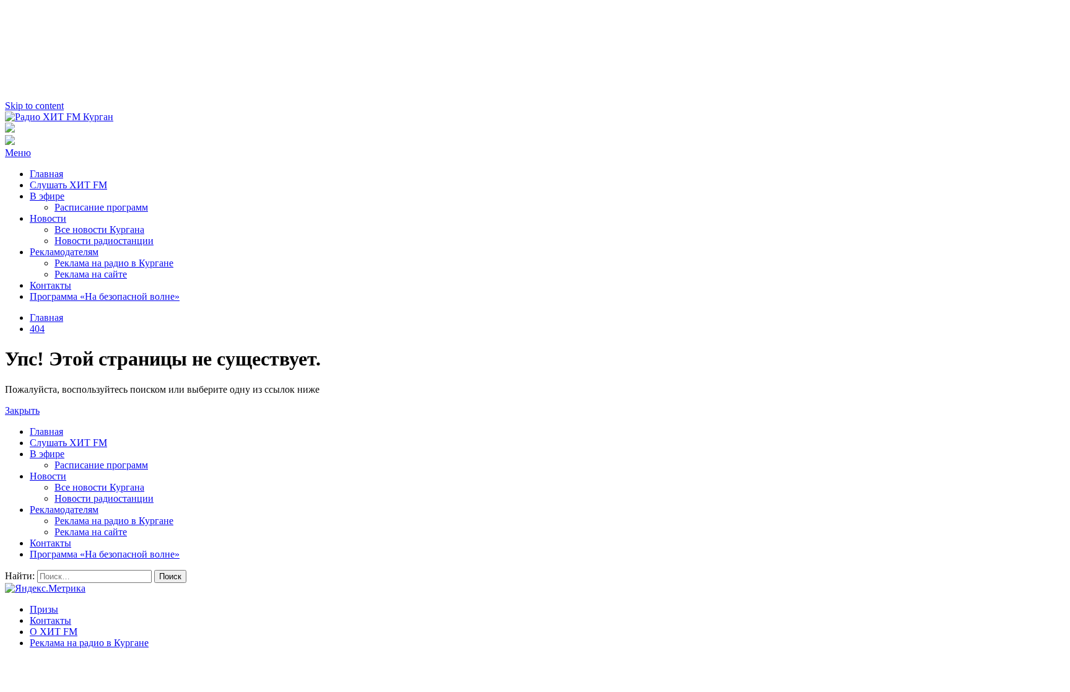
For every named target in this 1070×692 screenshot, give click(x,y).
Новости (48, 218)
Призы (44, 609)
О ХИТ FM (53, 631)
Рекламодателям (64, 252)
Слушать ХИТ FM (68, 185)
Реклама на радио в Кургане (113, 263)
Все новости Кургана (99, 229)
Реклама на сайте (90, 274)
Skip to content (34, 105)
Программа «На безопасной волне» (105, 296)
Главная (46, 174)
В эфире (47, 196)
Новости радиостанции (104, 240)
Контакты (50, 285)
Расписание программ (101, 207)
